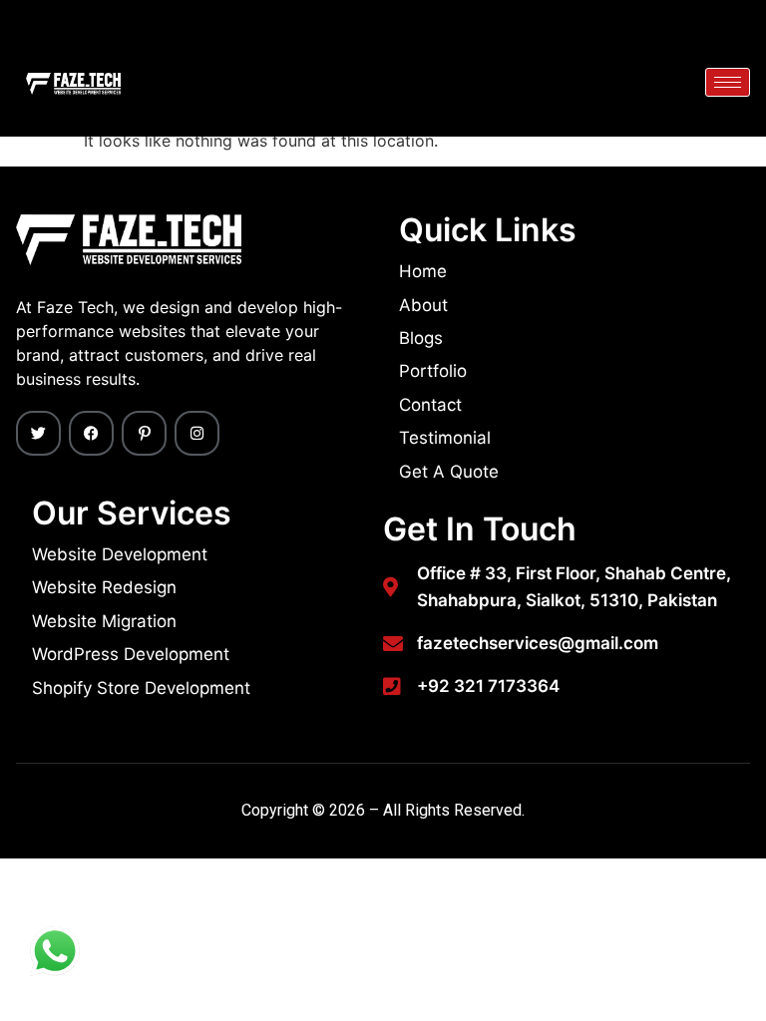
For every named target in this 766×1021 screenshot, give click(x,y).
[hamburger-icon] (727, 82)
